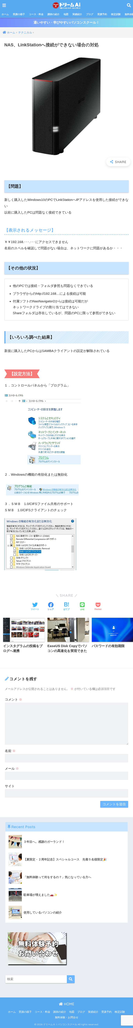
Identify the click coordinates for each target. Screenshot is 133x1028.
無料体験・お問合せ (66, 1017)
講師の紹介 (53, 14)
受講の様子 (19, 14)
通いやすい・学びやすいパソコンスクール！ (66, 22)
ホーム (5, 14)
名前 (10, 751)
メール (12, 768)
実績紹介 (77, 14)
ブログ (89, 14)
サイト (10, 786)
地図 (66, 14)
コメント (13, 699)
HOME (68, 1004)
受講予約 (102, 14)
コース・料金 (36, 14)
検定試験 (116, 14)
